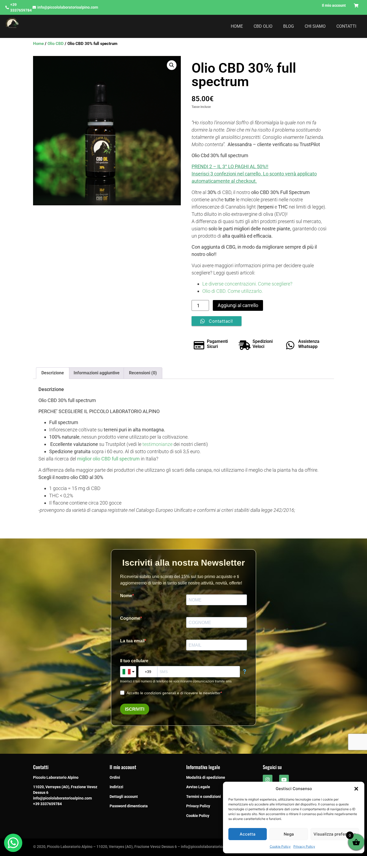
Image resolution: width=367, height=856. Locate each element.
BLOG (288, 26)
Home (38, 43)
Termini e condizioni (203, 796)
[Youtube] (284, 779)
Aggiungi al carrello (238, 305)
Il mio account (334, 5)
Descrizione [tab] (52, 372)
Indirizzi (116, 787)
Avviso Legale (198, 787)
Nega (289, 834)
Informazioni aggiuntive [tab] (97, 372)
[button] (356, 788)
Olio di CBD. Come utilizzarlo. (232, 291)
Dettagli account (124, 796)
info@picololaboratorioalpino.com (62, 798)
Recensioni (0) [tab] (143, 372)
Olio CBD (56, 43)
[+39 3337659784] (7, 7)
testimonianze (157, 444)
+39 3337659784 (47, 804)
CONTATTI (346, 26)
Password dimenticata (129, 806)
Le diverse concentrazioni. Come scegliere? (247, 284)
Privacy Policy (304, 846)
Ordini (115, 777)
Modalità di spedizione (205, 777)
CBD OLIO (263, 26)
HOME (237, 26)
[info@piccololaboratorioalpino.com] (34, 7)
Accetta (248, 834)
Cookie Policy (280, 846)
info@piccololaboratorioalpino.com (67, 7)
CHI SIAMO (315, 26)
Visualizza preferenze (335, 834)
